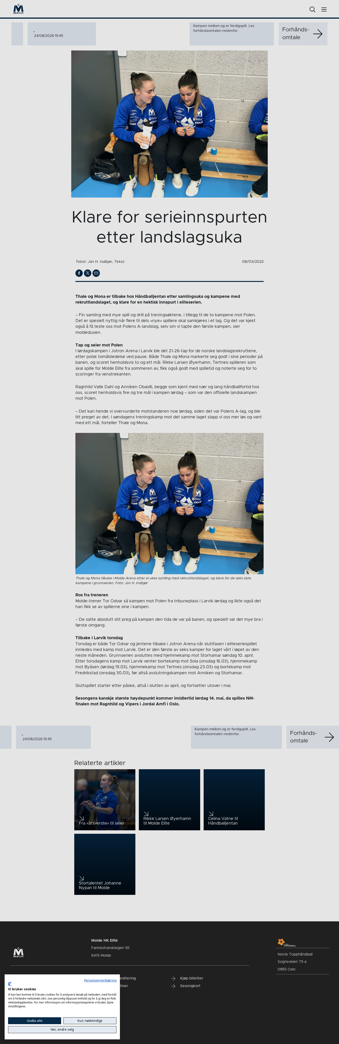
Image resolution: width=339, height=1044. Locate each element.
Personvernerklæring (100, 980)
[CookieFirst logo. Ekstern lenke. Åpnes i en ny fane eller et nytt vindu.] (10, 984)
